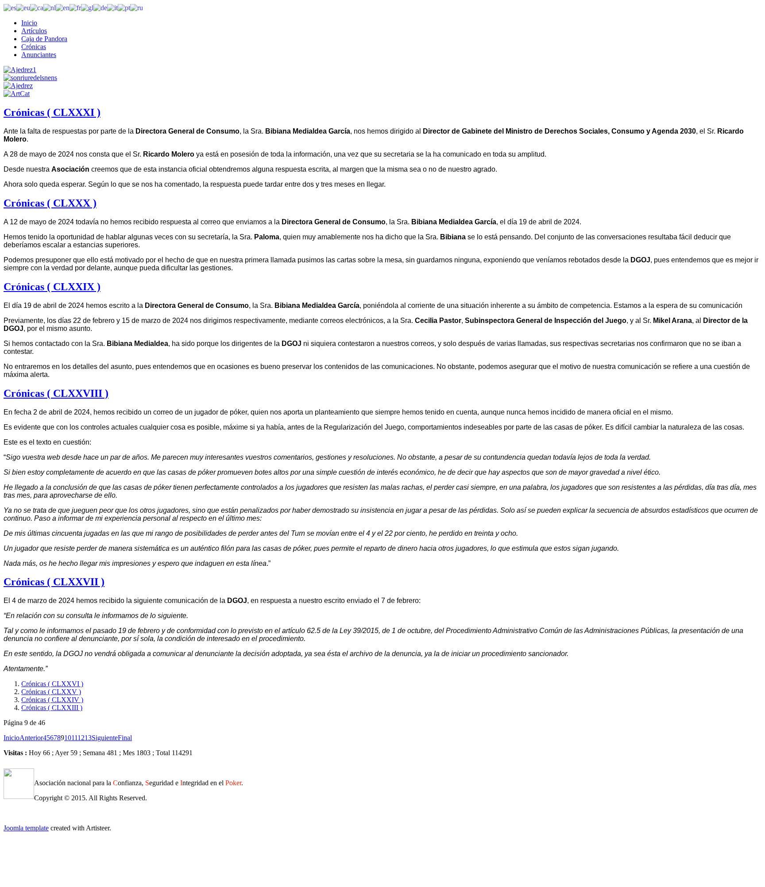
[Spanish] (10, 7)
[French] (75, 7)
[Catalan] (36, 7)
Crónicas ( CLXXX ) (50, 203)
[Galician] (87, 7)
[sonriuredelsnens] (30, 77)
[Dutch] (49, 7)
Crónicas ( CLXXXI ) (52, 112)
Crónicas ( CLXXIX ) (52, 286)
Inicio (29, 23)
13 (88, 737)
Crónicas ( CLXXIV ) (52, 699)
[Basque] (23, 7)
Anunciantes (38, 54)
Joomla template (26, 828)
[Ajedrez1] (20, 69)
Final (125, 737)
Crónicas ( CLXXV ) (51, 691)
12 (81, 737)
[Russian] (136, 7)
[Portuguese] (124, 7)
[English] (63, 7)
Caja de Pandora (44, 38)
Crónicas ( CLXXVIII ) (56, 393)
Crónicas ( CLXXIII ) (51, 707)
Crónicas (33, 46)
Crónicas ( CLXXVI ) (52, 683)
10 (67, 737)
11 (74, 737)
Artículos (34, 31)
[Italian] (112, 7)
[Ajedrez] (18, 85)
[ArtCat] (17, 93)
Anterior (31, 737)
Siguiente (105, 737)
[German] (100, 7)
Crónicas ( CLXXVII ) (54, 581)
